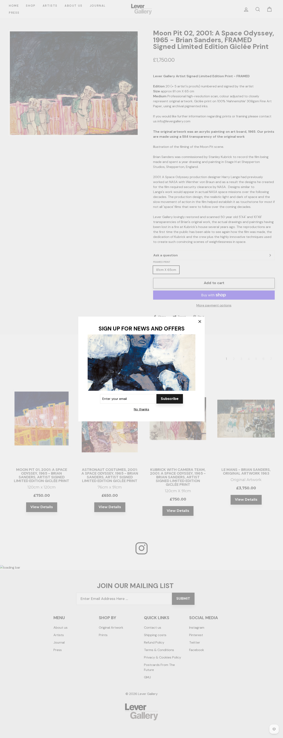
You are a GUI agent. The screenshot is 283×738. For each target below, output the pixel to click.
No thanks (141, 409)
